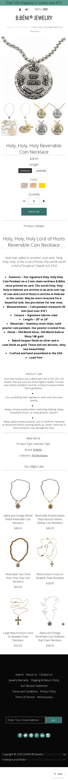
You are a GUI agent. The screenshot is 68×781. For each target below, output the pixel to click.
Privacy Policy (48, 691)
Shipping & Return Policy (45, 680)
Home (9, 27)
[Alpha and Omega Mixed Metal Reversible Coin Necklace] (18, 511)
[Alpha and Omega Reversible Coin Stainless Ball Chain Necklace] (50, 629)
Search (20, 674)
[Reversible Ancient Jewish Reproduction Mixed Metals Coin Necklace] (50, 511)
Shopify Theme (54, 754)
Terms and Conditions (25, 691)
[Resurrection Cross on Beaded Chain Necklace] (50, 570)
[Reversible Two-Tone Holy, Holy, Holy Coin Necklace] (18, 570)
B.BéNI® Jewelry (34, 18)
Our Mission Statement (34, 686)
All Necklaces (22, 27)
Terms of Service (25, 697)
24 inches (41, 170)
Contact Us (45, 674)
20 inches (25, 170)
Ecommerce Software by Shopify (47, 759)
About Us (31, 674)
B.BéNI (37, 450)
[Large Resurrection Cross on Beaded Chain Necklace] (18, 629)
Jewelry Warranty (18, 680)
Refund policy (45, 697)
